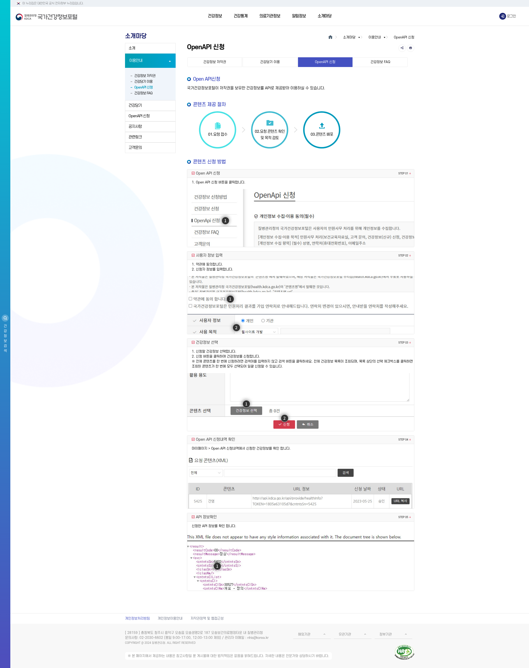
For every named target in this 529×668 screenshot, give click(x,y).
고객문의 (135, 148)
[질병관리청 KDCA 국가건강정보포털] (46, 16)
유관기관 (345, 634)
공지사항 (135, 127)
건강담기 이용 (143, 82)
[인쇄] (410, 48)
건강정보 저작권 (144, 76)
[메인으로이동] (330, 37)
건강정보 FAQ (143, 93)
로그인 (511, 16)
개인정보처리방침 (137, 618)
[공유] (402, 48)
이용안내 (135, 61)
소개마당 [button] (349, 37)
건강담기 (135, 105)
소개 (132, 48)
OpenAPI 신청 (143, 87)
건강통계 (241, 16)
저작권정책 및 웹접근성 (207, 618)
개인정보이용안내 (170, 618)
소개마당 (324, 16)
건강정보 (215, 16)
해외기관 (304, 634)
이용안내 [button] (374, 37)
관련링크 (135, 137)
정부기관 (385, 634)
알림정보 (299, 16)
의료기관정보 (269, 16)
